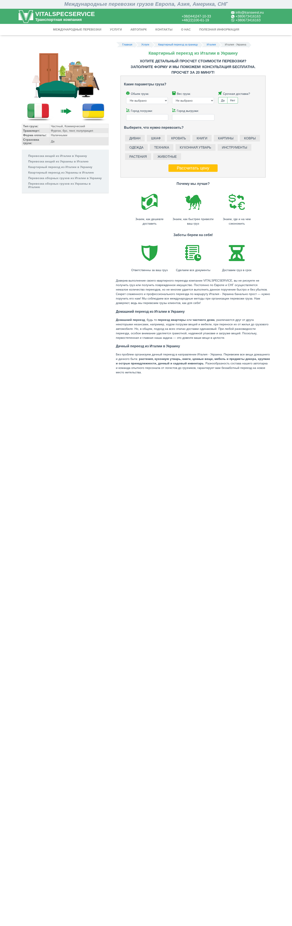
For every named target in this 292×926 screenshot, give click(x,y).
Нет (232, 100)
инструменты (234, 147)
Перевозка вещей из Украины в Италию (58, 161)
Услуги (116, 29)
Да (223, 100)
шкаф (156, 138)
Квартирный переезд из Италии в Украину (60, 167)
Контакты (164, 29)
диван (134, 138)
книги (202, 138)
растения (138, 156)
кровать (178, 138)
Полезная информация (219, 29)
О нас (186, 29)
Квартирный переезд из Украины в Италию (61, 172)
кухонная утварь (195, 147)
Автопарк (138, 29)
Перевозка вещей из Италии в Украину (57, 156)
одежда (136, 147)
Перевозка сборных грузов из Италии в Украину (65, 178)
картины (225, 138)
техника (161, 147)
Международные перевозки (77, 29)
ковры (250, 138)
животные (167, 156)
